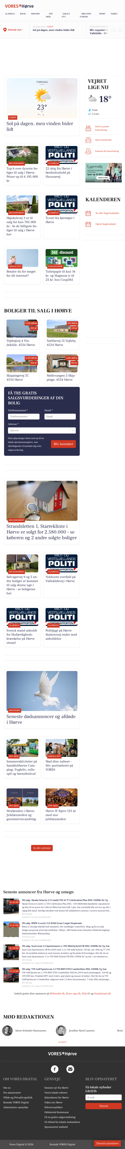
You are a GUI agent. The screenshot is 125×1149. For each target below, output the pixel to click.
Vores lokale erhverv (56, 1092)
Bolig (23, 14)
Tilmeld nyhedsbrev (107, 1143)
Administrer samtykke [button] (15, 1107)
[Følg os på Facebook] (55, 1069)
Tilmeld (103, 1106)
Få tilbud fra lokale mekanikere (62, 1122)
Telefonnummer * (18, 410)
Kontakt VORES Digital (16, 1102)
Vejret (114, 14)
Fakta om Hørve (53, 1102)
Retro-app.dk (73, 993)
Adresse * (13, 424)
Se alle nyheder (42, 848)
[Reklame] (103, 173)
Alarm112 (10, 14)
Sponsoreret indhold (56, 1127)
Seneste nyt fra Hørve (56, 1087)
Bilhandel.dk (57, 993)
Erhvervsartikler (53, 1107)
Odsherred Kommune (56, 1112)
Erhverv (35, 14)
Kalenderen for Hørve (56, 1097)
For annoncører (12, 1092)
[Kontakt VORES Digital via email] (70, 1069)
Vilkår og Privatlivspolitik (17, 1097)
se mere (62, 1042)
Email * (48, 410)
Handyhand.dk (102, 993)
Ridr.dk (86, 993)
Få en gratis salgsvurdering (60, 1117)
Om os (7, 1087)
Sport (102, 14)
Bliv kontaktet (63, 444)
